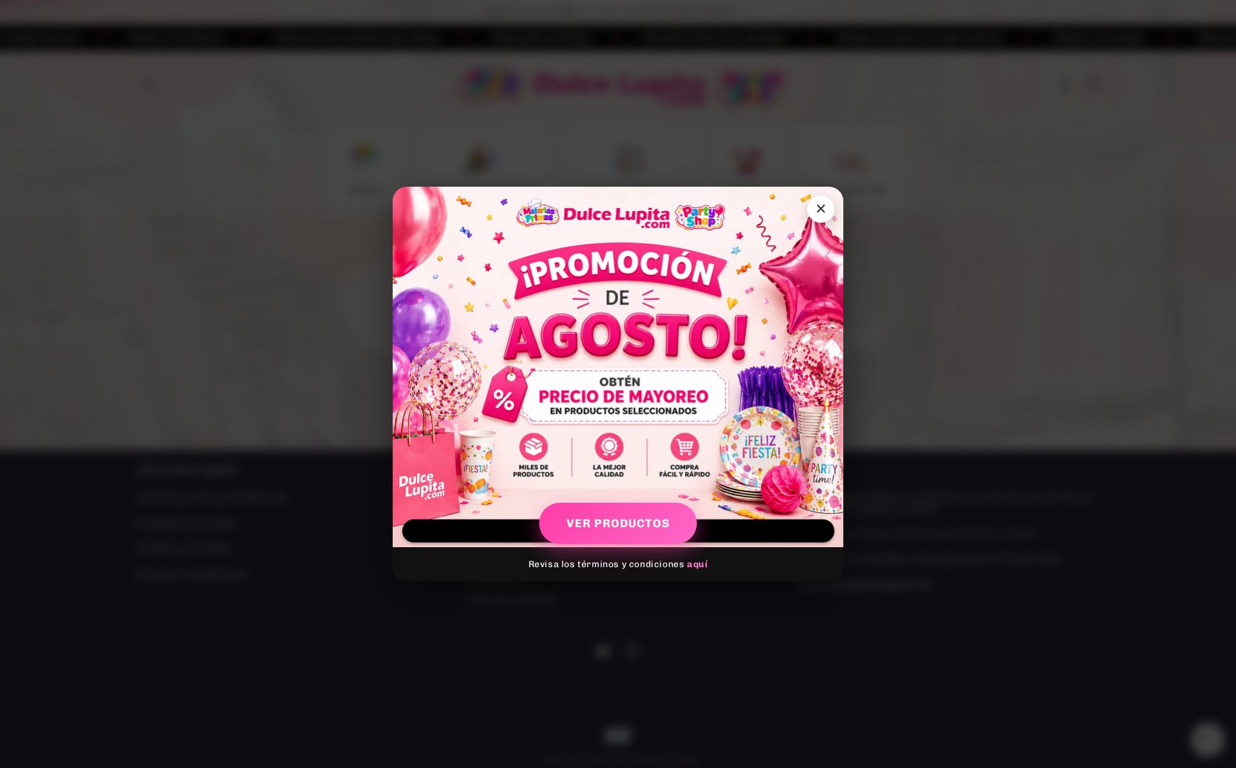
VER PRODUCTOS (618, 523)
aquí (697, 564)
